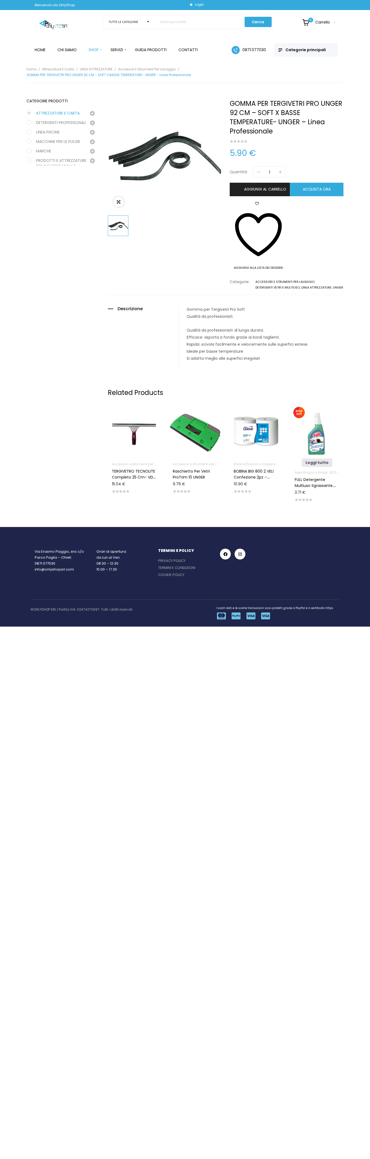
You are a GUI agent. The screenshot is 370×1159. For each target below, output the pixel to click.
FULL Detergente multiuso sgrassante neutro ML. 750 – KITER (314, 485)
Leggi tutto (315, 462)
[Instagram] (240, 554)
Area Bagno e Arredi (309, 472)
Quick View (139, 415)
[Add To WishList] (125, 415)
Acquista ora (317, 189)
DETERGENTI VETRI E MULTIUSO (277, 287)
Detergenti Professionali (61, 122)
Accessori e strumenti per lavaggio (147, 69)
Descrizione (130, 309)
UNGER (338, 287)
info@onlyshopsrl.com (54, 569)
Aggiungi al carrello (265, 189)
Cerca (258, 22)
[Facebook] (225, 554)
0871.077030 (45, 563)
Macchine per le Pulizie (58, 141)
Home (31, 69)
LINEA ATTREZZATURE (96, 69)
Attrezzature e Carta (58, 69)
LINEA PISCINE (48, 132)
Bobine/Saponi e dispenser (254, 464)
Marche (43, 151)
